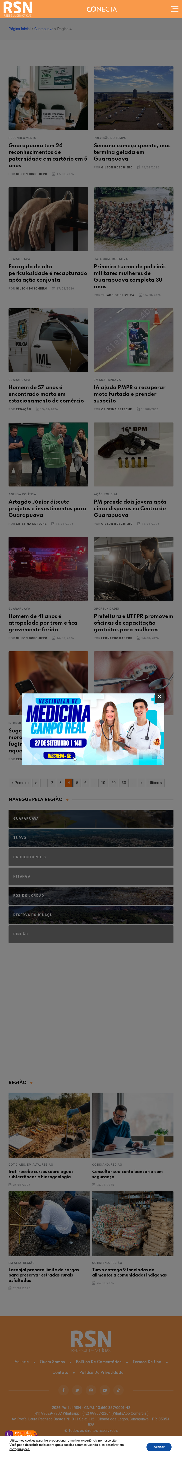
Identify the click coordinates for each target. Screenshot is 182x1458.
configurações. (19, 1449)
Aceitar (159, 1447)
